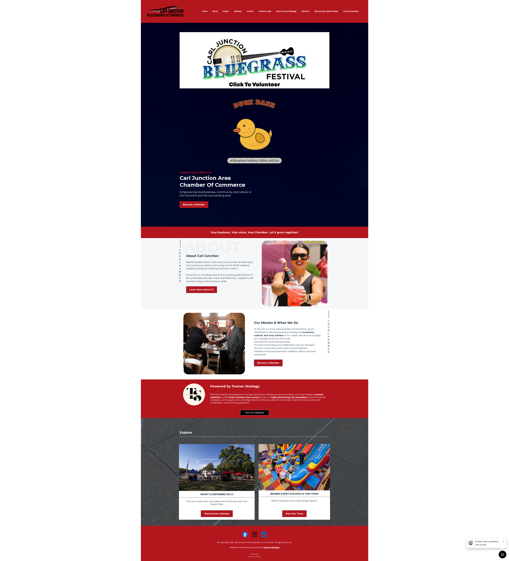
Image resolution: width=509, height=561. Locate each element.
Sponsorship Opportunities (326, 11)
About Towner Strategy (286, 11)
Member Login (265, 11)
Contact (250, 11)
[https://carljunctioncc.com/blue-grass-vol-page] (254, 60)
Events (226, 11)
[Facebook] (245, 534)
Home (204, 11)
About (215, 11)
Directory (305, 11)
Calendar (238, 11)
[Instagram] (254, 534)
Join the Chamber (350, 11)
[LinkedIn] (264, 534)
